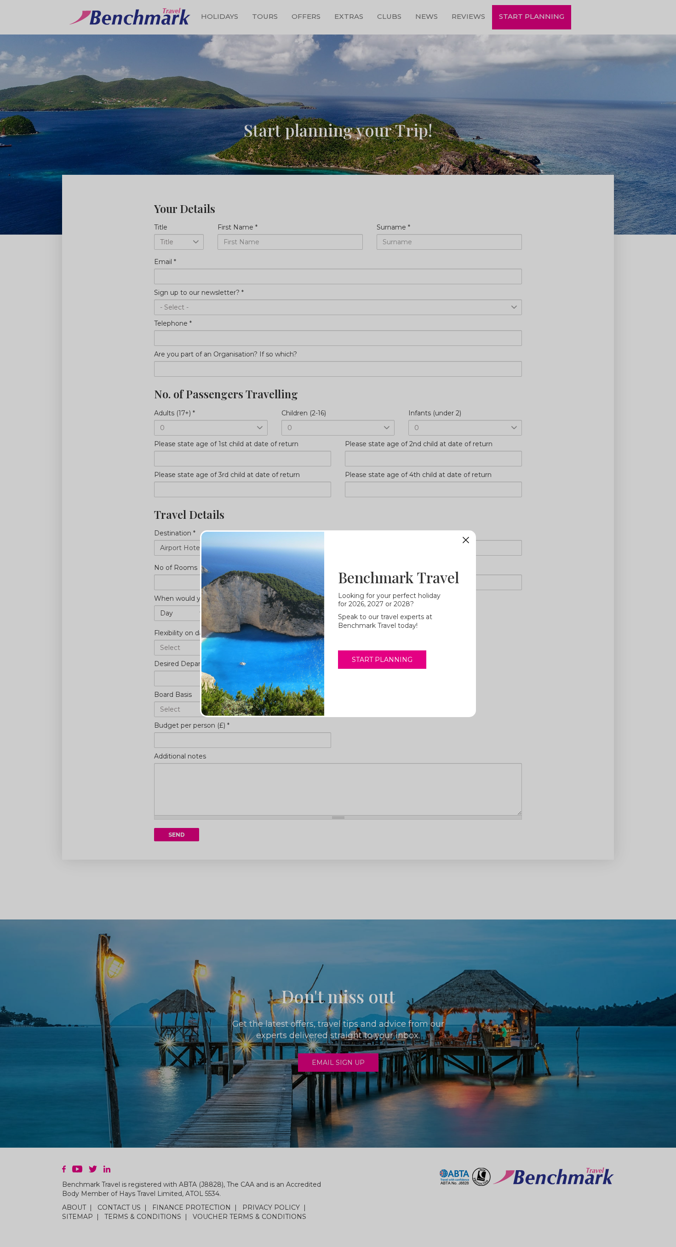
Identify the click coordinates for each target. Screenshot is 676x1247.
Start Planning (382, 659)
